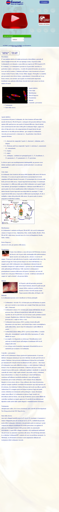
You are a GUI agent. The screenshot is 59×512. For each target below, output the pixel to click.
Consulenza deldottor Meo (5, 53)
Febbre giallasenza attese (15, 53)
